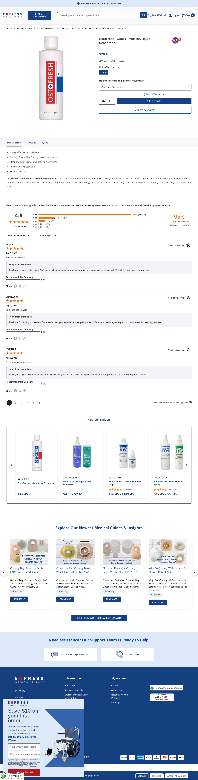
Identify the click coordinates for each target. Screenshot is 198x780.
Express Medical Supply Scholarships (76, 696)
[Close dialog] (81, 703)
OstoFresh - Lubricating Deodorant (37, 483)
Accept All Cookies (176, 775)
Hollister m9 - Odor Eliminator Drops (124, 483)
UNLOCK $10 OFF (24, 772)
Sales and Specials (74, 690)
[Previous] (11, 465)
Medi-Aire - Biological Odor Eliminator (77, 483)
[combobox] (11, 754)
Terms (9, 767)
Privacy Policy (33, 765)
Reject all (156, 775)
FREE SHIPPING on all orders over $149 (101, 3)
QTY (103, 101)
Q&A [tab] (45, 142)
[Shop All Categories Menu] (29, 15)
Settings (142, 775)
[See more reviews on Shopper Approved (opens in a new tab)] (24, 286)
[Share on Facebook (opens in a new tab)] (15, 286)
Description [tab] (14, 142)
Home (9, 28)
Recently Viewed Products (119, 696)
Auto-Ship (70, 685)
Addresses (116, 690)
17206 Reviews (21, 226)
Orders (114, 685)
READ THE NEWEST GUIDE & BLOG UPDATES (99, 617)
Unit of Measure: (109, 67)
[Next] (186, 465)
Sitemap (115, 702)
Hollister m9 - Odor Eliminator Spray (170, 483)
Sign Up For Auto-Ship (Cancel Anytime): (122, 80)
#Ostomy (17, 591)
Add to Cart (154, 101)
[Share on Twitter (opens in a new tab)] (20, 286)
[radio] (99, 214)
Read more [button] (19, 599)
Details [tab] (31, 142)
